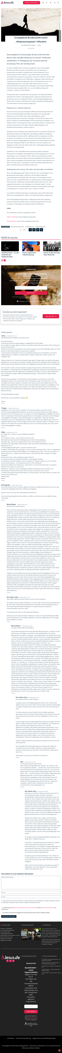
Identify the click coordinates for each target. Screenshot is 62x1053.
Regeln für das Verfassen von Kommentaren (24, 907)
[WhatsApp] (41, 229)
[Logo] (10, 957)
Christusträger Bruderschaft (17, 226)
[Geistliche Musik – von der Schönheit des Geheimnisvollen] (10, 246)
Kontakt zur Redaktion (6, 928)
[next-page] (5, 260)
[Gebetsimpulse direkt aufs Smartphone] (31, 934)
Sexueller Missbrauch (40, 226)
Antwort (3, 403)
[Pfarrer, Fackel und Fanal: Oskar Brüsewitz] (52, 246)
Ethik (39, 45)
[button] (43, 2)
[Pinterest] (37, 229)
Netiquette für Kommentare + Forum (10, 935)
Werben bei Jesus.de (5, 940)
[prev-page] (2, 260)
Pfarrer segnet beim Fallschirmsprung (29, 254)
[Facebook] (46, 2)
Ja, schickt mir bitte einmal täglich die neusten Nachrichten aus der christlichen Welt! (25, 912)
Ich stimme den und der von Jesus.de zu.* (28, 908)
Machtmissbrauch (29, 226)
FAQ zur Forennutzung (6, 937)
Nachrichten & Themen (28, 45)
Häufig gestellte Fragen (6, 933)
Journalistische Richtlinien (7, 930)
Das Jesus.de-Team (5, 932)
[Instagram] (50, 2)
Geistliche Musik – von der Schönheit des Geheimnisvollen (10, 255)
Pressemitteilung (12, 221)
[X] (55, 2)
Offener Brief (11, 217)
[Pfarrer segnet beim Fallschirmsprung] (31, 246)
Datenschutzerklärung (47, 907)
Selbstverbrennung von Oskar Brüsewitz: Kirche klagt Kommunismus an (50, 963)
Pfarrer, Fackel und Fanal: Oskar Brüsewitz (52, 254)
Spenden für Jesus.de (6, 938)
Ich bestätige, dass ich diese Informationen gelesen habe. (31, 301)
